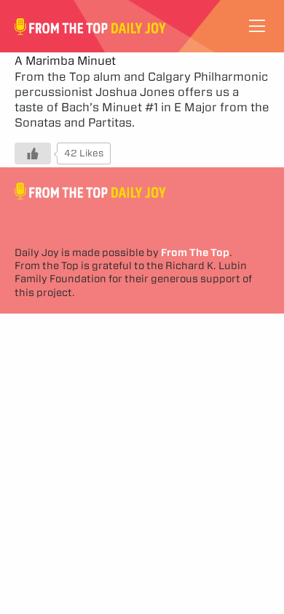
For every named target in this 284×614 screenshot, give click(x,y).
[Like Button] (33, 153)
